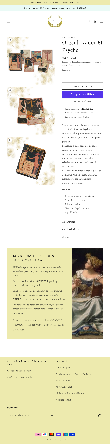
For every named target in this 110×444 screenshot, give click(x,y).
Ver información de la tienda (78, 117)
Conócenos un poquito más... (20, 377)
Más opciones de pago (82, 101)
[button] (8, 21)
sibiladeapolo (50, 440)
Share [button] (67, 237)
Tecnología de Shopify (62, 440)
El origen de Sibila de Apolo (19, 370)
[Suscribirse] (52, 415)
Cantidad (66, 70)
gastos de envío (86, 62)
